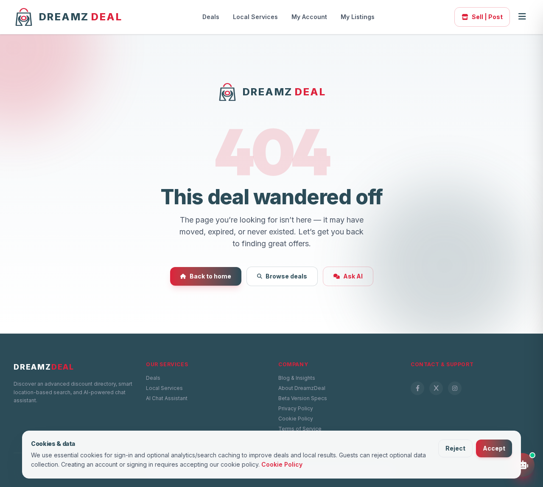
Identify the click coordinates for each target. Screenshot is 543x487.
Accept (494, 448)
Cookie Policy (295, 418)
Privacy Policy (295, 408)
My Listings (358, 16)
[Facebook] (417, 388)
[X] (436, 388)
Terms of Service (300, 429)
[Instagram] (455, 388)
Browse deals (286, 276)
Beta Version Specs (302, 398)
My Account (309, 16)
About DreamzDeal (301, 388)
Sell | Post (487, 16)
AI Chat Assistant (167, 398)
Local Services (255, 16)
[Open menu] (522, 16)
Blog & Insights (296, 378)
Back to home (210, 276)
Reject (455, 448)
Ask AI (353, 276)
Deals (210, 16)
